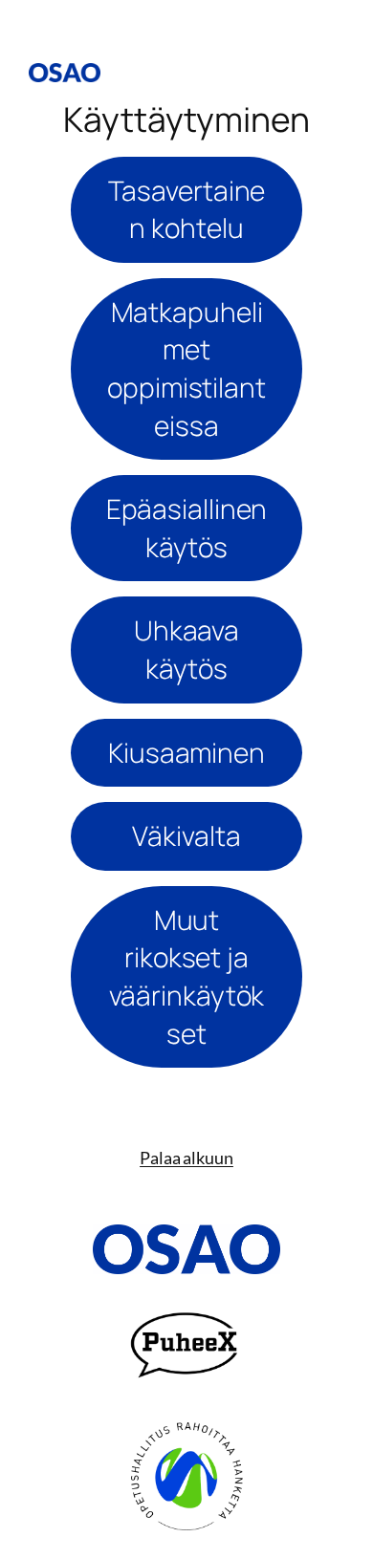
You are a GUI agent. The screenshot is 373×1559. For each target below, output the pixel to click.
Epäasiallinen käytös (187, 527)
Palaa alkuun (186, 1157)
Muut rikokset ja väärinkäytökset (187, 976)
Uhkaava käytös (186, 649)
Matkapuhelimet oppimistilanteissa (186, 368)
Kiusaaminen (186, 752)
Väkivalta (186, 835)
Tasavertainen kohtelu (187, 209)
